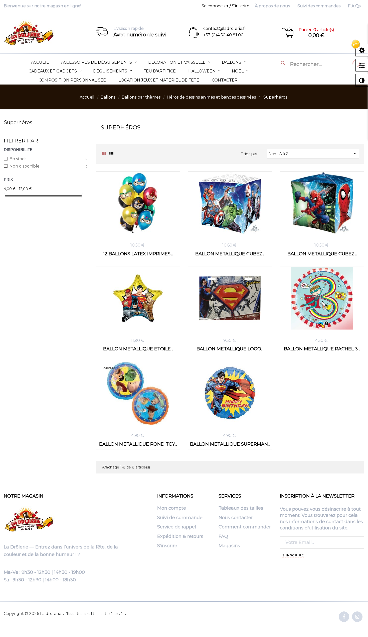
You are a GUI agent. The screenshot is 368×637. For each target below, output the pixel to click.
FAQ (223, 536)
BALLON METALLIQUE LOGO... (230, 348)
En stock (18, 158)
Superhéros (18, 122)
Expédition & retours (180, 536)
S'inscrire (167, 546)
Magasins (229, 546)
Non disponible (25, 166)
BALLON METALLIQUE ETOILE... (138, 348)
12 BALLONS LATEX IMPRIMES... (138, 253)
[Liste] (111, 153)
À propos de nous (272, 6)
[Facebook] (344, 617)
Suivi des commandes (318, 6)
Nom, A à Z (313, 153)
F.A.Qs (354, 6)
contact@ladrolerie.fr (224, 28)
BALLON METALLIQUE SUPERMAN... (230, 444)
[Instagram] (357, 617)
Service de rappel (176, 527)
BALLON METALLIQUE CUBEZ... (230, 253)
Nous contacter (236, 518)
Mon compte (171, 508)
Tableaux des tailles (241, 508)
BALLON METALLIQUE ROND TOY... (138, 444)
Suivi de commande (180, 518)
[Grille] (104, 153)
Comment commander (245, 527)
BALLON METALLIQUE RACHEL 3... (322, 348)
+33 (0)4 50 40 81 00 (223, 35)
